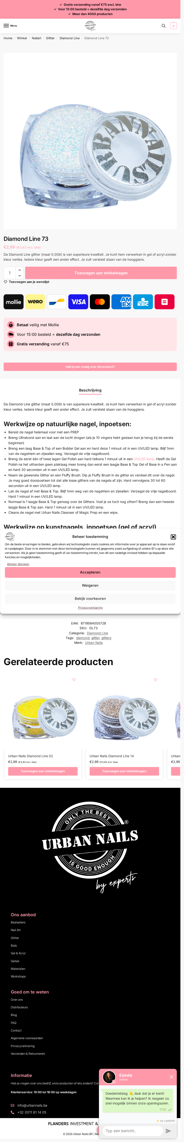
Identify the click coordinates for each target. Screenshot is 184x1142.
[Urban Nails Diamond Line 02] (43, 711)
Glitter (50, 38)
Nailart (36, 38)
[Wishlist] (74, 679)
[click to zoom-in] (92, 141)
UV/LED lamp (144, 459)
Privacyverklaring (90, 607)
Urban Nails (94, 643)
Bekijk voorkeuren (90, 598)
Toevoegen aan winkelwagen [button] (43, 771)
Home (8, 38)
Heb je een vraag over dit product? (90, 367)
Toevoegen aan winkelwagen (101, 272)
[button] (173, 537)
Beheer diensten (18, 564)
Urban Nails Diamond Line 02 (30, 756)
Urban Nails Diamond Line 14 (112, 756)
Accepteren (90, 572)
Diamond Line (70, 38)
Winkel (22, 38)
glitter (95, 638)
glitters (106, 638)
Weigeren (90, 585)
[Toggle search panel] (163, 26)
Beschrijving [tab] (90, 390)
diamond (82, 638)
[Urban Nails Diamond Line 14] (124, 711)
